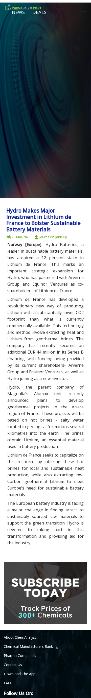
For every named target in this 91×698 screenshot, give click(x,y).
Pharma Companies (20, 655)
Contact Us (13, 664)
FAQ (7, 682)
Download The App (19, 673)
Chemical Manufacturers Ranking (31, 646)
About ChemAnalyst (20, 637)
